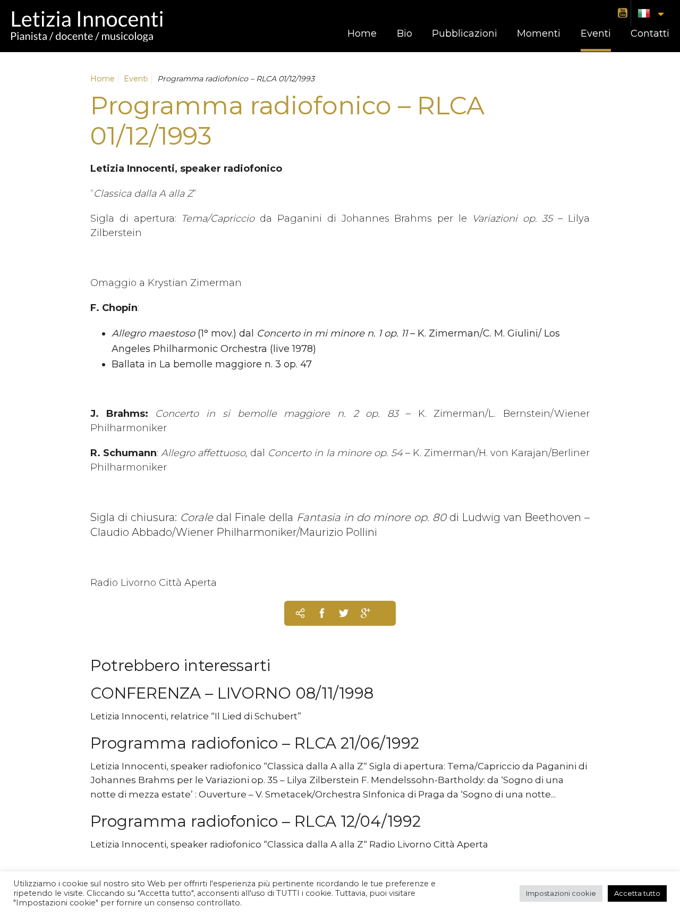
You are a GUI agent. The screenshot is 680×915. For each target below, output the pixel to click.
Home (362, 33)
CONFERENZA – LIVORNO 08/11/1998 (231, 693)
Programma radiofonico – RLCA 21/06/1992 (254, 743)
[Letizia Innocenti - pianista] (87, 26)
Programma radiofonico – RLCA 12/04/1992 (255, 821)
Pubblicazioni (464, 33)
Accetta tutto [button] (637, 893)
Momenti (538, 33)
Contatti (650, 33)
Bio (404, 33)
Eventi (596, 33)
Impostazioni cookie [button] (561, 893)
